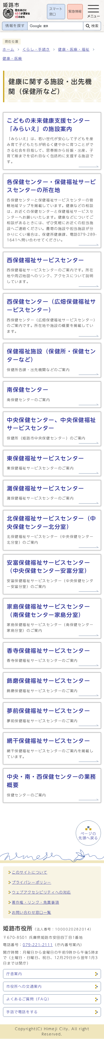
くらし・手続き (36, 49)
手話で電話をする (22, 1012)
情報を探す (15, 26)
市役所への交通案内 (24, 986)
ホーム (8, 49)
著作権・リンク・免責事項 (35, 902)
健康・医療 (12, 58)
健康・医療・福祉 (74, 49)
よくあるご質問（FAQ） (28, 999)
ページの (88, 836)
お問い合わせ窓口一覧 (31, 912)
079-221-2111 (38, 945)
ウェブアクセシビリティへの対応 (41, 892)
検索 (94, 26)
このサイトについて (29, 872)
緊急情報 (75, 11)
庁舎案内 (14, 974)
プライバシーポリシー (31, 882)
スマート (55, 11)
